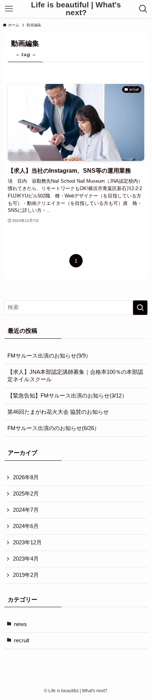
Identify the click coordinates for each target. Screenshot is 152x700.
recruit (21, 640)
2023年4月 (26, 559)
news (20, 624)
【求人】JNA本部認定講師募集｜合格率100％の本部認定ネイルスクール (75, 376)
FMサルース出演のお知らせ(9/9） (49, 356)
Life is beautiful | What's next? (76, 8)
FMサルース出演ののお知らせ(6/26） (53, 428)
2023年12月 (27, 542)
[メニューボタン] (8, 9)
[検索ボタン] (143, 9)
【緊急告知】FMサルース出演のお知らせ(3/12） (67, 396)
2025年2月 (26, 494)
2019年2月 (26, 575)
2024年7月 (26, 510)
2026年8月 (26, 477)
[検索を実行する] (140, 307)
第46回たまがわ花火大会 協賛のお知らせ (58, 412)
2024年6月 (26, 526)
